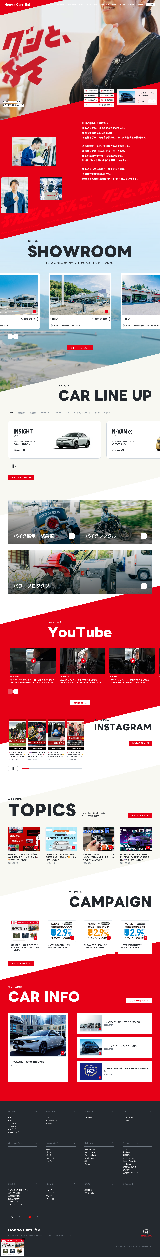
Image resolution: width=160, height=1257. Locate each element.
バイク (125, 1111)
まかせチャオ (89, 1164)
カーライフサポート (131, 1143)
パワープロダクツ (15, 1143)
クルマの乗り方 (52, 1143)
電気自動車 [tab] (21, 413)
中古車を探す (89, 1111)
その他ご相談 (89, 1193)
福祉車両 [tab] (107, 413)
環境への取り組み (14, 1193)
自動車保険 (126, 1152)
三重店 (126, 318)
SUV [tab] (68, 413)
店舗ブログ (12, 1129)
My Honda (127, 1164)
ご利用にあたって (14, 1202)
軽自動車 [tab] (33, 413)
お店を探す (12, 1111)
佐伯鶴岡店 (12, 1126)
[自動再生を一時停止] (138, 101)
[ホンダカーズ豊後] (17, 4)
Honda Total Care (130, 1161)
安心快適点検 (89, 1158)
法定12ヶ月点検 (90, 1155)
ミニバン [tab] (58, 413)
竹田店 (54, 318)
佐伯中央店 (12, 1123)
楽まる (48, 1149)
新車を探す (50, 1111)
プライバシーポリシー (15, 1205)
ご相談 (87, 1184)
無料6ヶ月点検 (89, 1152)
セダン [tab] (97, 413)
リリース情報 (50, 1199)
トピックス (50, 1193)
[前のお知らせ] (150, 101)
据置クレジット (51, 1158)
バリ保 (48, 1155)
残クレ (48, 1152)
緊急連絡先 (126, 1170)
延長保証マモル (128, 1155)
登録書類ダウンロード (130, 1173)
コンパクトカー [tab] (45, 413)
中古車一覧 (88, 1117)
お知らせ (49, 1184)
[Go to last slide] (10, 336)
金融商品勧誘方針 (14, 1199)
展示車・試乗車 (51, 1120)
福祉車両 (49, 1123)
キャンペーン (50, 1196)
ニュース (49, 1190)
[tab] (80, 445)
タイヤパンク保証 (128, 1158)
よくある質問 (128, 1184)
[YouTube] (33, 1217)
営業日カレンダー (14, 1132)
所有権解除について (129, 1167)
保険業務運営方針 (14, 1196)
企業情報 (11, 1184)
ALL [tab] (11, 413)
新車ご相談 (88, 1190)
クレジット (50, 1161)
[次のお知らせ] (153, 101)
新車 (47, 1117)
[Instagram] (16, 1217)
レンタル (126, 1120)
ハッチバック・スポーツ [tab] (82, 413)
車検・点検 (88, 1143)
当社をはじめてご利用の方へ (18, 1190)
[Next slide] (15, 336)
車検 (86, 1161)
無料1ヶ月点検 (89, 1149)
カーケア (126, 1149)
